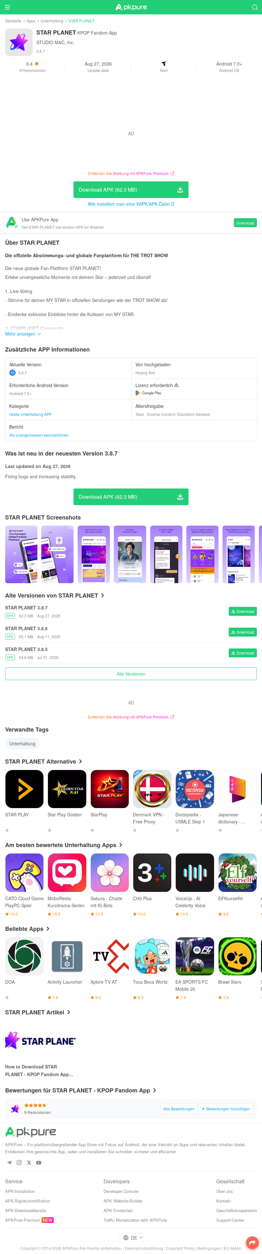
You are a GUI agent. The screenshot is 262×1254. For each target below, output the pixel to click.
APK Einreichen (118, 1210)
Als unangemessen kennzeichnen (38, 435)
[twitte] (29, 1163)
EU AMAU (233, 1248)
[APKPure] (131, 7)
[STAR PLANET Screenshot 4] (166, 554)
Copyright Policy (180, 1248)
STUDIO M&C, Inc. (55, 42)
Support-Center (230, 1220)
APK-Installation (20, 1191)
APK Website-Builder (123, 1201)
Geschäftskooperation (236, 1210)
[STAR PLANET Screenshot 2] (94, 554)
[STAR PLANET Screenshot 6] (238, 554)
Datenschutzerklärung (144, 1248)
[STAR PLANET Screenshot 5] (202, 554)
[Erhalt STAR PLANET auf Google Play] (148, 392)
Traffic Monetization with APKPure (135, 1220)
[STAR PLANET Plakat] (21, 554)
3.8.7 (22, 372)
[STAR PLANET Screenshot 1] (57, 554)
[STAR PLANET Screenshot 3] (130, 554)
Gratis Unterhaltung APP (30, 414)
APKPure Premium (22, 1220)
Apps (31, 20)
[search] (255, 7)
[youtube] (39, 1163)
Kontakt (223, 1201)
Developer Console (121, 1191)
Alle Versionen (131, 674)
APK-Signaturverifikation (27, 1201)
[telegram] (9, 1163)
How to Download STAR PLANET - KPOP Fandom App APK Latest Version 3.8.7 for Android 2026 (37, 1070)
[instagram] (19, 1163)
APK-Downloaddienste (25, 1210)
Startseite (13, 20)
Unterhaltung (52, 20)
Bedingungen (209, 1248)
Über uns (224, 1191)
